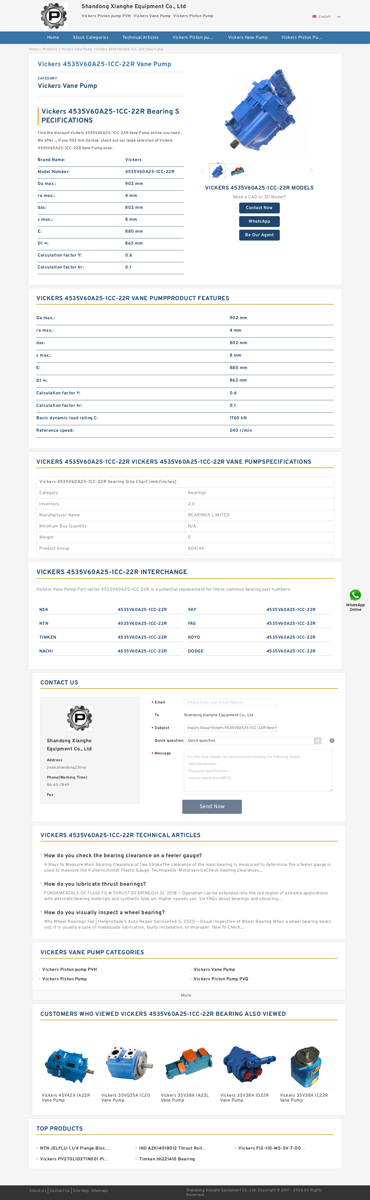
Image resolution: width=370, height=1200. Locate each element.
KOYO (194, 637)
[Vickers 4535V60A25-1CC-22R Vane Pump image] (259, 109)
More (186, 995)
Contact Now (259, 208)
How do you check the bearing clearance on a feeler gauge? (123, 855)
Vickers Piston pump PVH (196, 37)
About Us (37, 1191)
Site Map (81, 1191)
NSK (43, 610)
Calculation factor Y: (60, 255)
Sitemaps (99, 1191)
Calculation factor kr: (61, 267)
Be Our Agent (259, 235)
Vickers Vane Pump (248, 37)
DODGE (196, 651)
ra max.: (46, 196)
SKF (192, 610)
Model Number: (54, 172)
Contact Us (60, 1191)
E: (40, 231)
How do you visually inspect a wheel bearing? (104, 912)
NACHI (46, 651)
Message (161, 753)
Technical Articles (140, 37)
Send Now (212, 806)
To (157, 715)
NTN (43, 623)
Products (50, 49)
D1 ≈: (43, 243)
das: (42, 207)
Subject (160, 728)
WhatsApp (259, 221)
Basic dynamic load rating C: (67, 418)
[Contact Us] (356, 600)
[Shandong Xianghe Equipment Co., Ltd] (54, 15)
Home (53, 37)
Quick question (169, 740)
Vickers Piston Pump (303, 37)
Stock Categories (91, 37)
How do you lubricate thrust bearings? (95, 884)
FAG (192, 623)
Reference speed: (55, 430)
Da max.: (47, 184)
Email (158, 702)
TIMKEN (47, 637)
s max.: (45, 219)
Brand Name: (51, 160)
